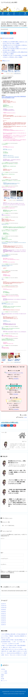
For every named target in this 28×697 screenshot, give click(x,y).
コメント (2, 538)
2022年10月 (3, 607)
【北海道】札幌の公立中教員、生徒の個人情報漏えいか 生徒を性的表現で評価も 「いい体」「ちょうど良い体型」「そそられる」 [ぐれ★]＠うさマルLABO (14, 641)
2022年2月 (3, 622)
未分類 (2, 678)
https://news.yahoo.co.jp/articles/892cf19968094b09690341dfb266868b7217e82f (14, 97)
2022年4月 (3, 619)
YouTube (3, 669)
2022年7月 (3, 613)
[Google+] (8, 33)
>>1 (2, 218)
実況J (2, 676)
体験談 (2, 674)
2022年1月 (3, 624)
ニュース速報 (4, 671)
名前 (2, 552)
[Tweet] (2, 33)
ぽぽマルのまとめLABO (8, 38)
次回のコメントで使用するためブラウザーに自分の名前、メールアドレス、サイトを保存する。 (14, 572)
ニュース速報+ (24, 414)
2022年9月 (3, 609)
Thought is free (21, 693)
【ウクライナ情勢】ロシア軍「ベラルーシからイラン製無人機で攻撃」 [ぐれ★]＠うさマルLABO (17, 481)
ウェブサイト (3, 564)
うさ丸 (25, 417)
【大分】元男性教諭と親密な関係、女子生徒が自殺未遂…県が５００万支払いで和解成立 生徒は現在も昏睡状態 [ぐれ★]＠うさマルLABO (14, 635)
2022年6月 (3, 615)
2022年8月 (3, 611)
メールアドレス (4, 558)
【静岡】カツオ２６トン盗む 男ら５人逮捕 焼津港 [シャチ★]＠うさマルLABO (17, 472)
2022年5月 (3, 617)
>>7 (2, 173)
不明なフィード (6, 60)
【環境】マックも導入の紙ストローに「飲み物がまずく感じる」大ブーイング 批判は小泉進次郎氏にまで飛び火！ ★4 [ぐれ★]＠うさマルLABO (17, 502)
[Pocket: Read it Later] (14, 33)
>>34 (2, 346)
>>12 (2, 214)
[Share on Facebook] (5, 33)
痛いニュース (4, 680)
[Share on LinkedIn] (11, 33)
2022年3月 (3, 620)
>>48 (2, 327)
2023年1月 (3, 603)
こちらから (15, 394)
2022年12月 (3, 605)
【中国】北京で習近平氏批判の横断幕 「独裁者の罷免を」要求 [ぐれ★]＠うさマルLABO (17, 491)
